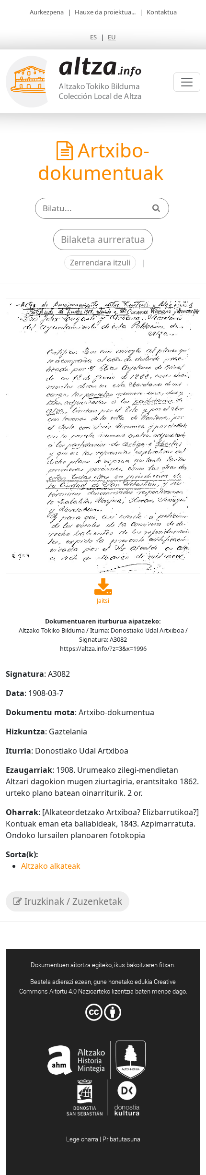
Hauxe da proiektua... (105, 12)
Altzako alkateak (50, 866)
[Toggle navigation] (186, 82)
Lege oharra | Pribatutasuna (103, 1139)
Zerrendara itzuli (100, 262)
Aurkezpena (47, 12)
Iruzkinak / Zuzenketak (72, 901)
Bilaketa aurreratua (103, 239)
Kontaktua (162, 12)
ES (93, 37)
